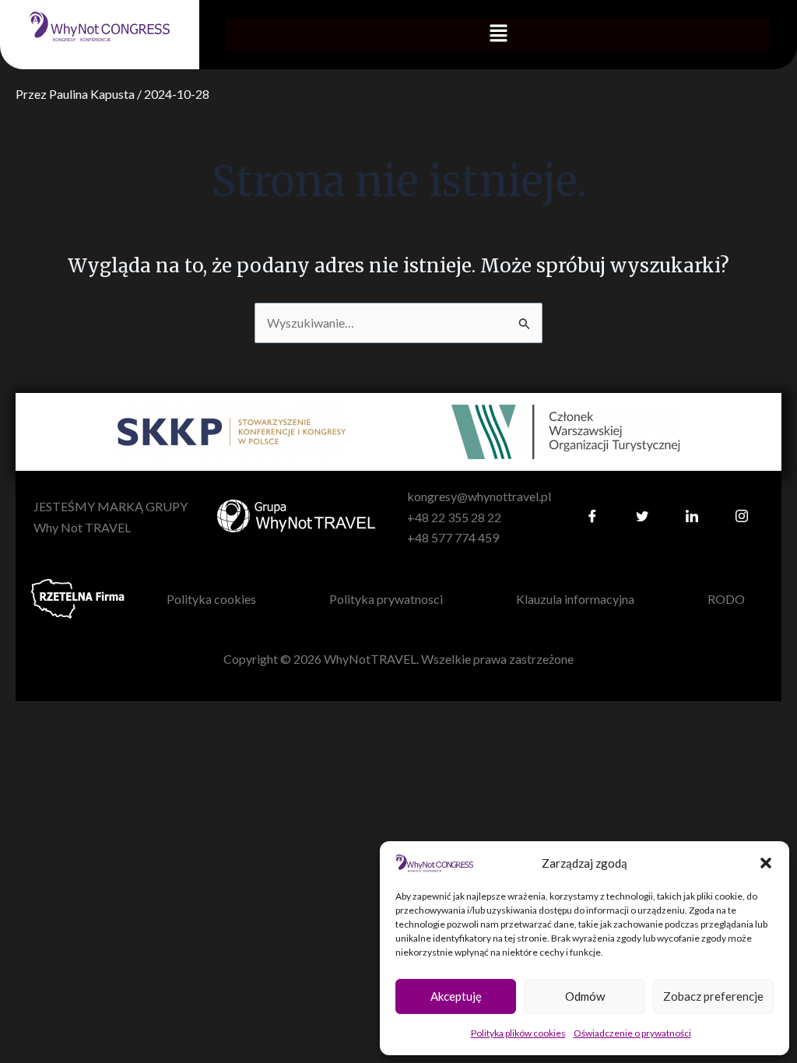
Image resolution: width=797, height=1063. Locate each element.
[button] (766, 863)
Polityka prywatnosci (386, 598)
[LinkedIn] (691, 517)
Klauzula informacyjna (575, 598)
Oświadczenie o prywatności (632, 1033)
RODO (726, 598)
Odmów (585, 996)
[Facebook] (591, 517)
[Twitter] (641, 517)
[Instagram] (741, 517)
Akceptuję (456, 996)
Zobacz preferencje (713, 996)
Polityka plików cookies (518, 1033)
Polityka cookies (211, 598)
